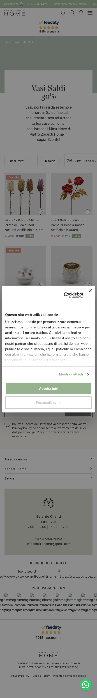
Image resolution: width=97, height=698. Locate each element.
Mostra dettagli (71, 374)
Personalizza (46, 403)
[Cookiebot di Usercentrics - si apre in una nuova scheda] (63, 295)
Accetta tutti (48, 388)
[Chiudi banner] (90, 295)
